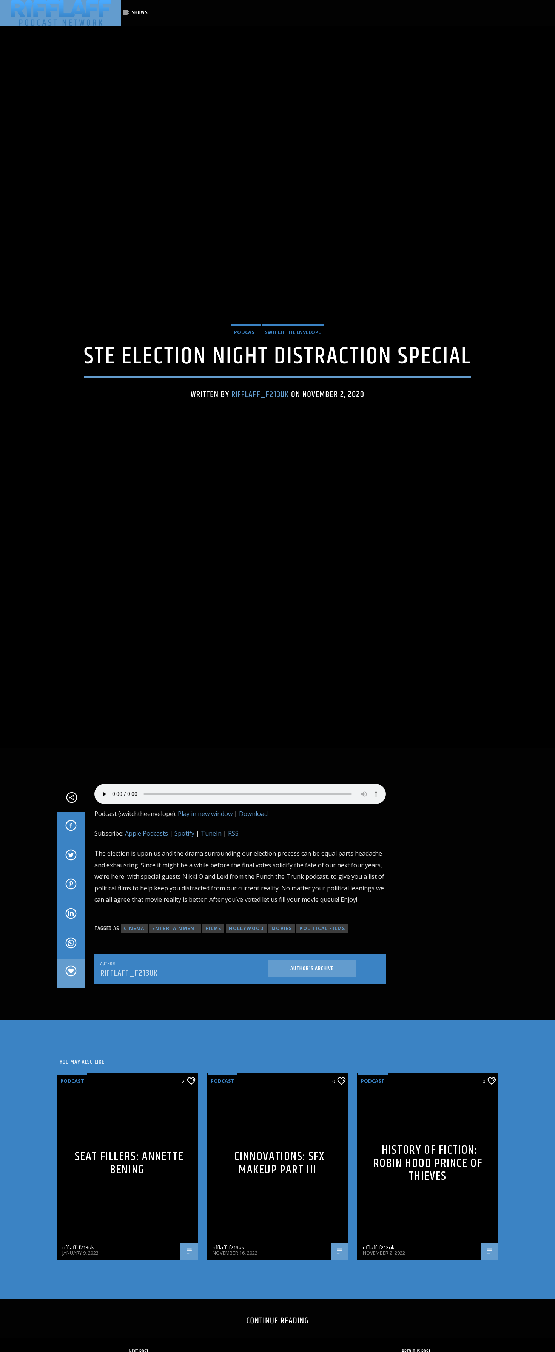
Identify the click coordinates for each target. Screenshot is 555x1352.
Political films (322, 984)
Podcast (246, 357)
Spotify (184, 889)
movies (281, 984)
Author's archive (312, 1024)
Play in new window (205, 869)
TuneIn (211, 889)
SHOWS (140, 12)
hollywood (246, 984)
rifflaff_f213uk (260, 420)
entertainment (175, 984)
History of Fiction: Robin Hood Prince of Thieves (428, 1218)
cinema (134, 984)
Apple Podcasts (146, 889)
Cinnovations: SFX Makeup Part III (279, 1219)
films (213, 984)
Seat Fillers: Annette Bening (129, 1219)
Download (253, 869)
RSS (233, 889)
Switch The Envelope (293, 357)
